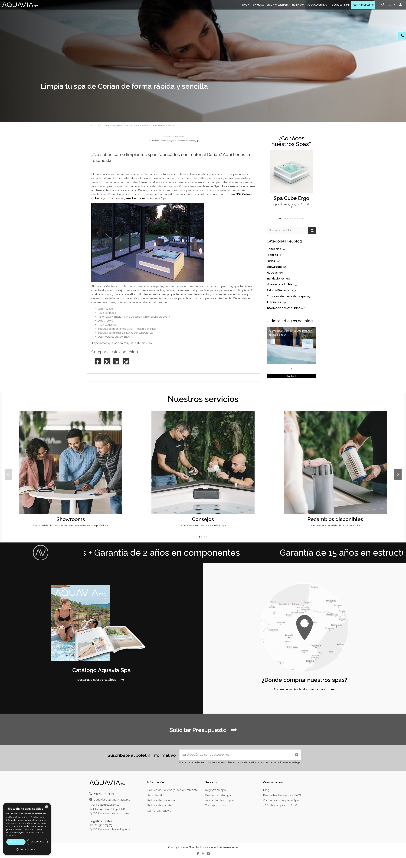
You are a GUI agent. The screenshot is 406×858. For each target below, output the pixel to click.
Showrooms (70, 519)
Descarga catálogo (218, 795)
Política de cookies (160, 805)
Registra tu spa (215, 790)
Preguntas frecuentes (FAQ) (282, 795)
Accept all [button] (16, 841)
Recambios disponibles (335, 519)
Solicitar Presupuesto (198, 730)
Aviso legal (154, 795)
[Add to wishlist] (310, 155)
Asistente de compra (219, 800)
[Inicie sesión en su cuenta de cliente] (401, 5)
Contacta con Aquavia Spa (281, 800)
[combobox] (46, 806)
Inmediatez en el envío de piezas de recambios (335, 525)
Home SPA (234, 194)
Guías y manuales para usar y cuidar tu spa (203, 525)
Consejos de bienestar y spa (188, 141)
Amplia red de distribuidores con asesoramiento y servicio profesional (70, 525)
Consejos (203, 519)
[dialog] (27, 829)
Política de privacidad (162, 800)
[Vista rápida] (310, 161)
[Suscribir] (296, 755)
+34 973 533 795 (104, 793)
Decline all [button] (37, 841)
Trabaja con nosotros (219, 805)
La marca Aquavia (159, 810)
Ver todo (291, 376)
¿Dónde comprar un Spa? (280, 805)
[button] (280, 218)
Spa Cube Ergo (291, 198)
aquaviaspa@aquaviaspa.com (113, 799)
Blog (266, 790)
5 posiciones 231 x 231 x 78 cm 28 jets (291, 205)
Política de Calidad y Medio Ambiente (172, 790)
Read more (11, 835)
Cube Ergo (98, 198)
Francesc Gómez (159, 141)
